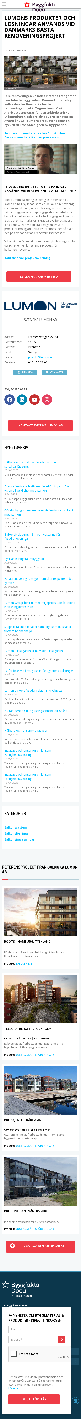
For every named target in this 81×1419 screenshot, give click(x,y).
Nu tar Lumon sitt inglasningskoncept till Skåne (35, 711)
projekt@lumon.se (40, 357)
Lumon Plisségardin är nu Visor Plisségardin (33, 651)
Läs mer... (14, 1388)
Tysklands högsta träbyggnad (24, 559)
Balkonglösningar (17, 833)
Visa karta (56, 372)
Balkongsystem (15, 827)
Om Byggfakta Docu (14, 1305)
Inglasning (23, 963)
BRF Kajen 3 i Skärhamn (22, 1120)
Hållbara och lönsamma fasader (25, 731)
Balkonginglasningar (19, 839)
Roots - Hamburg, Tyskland (27, 941)
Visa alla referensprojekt (44, 1246)
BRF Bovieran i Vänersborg (26, 1211)
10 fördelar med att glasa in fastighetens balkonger (38, 671)
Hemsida (27, 372)
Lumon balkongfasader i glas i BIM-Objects (33, 690)
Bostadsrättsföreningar (34, 1054)
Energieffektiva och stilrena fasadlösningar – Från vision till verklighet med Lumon (37, 488)
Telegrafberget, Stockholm (28, 1029)
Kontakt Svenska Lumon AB (40, 425)
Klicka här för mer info (39, 276)
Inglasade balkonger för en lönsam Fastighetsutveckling (27, 752)
